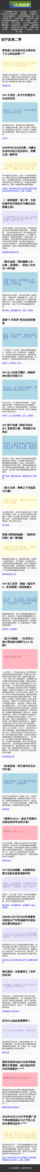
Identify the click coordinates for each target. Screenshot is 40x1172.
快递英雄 (5, 809)
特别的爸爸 (19, 18)
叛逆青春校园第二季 (26, 16)
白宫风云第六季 (8, 756)
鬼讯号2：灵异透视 (9, 629)
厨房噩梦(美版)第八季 (10, 252)
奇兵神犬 (29, 29)
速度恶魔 (23, 14)
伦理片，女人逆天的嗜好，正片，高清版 (17, 415)
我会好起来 (16, 25)
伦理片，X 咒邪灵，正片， (12, 363)
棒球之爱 (5, 1052)
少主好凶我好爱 (9, 16)
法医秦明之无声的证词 (10, 1011)
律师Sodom (6, 860)
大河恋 (4, 138)
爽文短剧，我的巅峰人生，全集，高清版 (17, 310)
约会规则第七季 (17, 29)
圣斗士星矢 (16, 23)
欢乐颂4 (23, 12)
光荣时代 (33, 14)
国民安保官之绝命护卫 (10, 1107)
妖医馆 (25, 25)
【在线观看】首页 (10, 12)
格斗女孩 (5, 525)
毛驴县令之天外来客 (19, 27)
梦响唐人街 (6, 85)
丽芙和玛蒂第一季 (9, 574)
